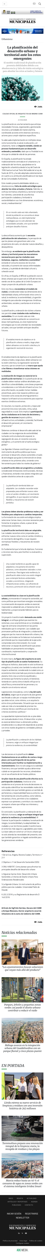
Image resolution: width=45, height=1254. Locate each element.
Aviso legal (23, 1240)
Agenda (34, 1201)
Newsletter (22, 1217)
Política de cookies (35, 1240)
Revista (20, 1198)
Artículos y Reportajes (17, 1201)
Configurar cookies (22, 1243)
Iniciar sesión (14, 1213)
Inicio (11, 1198)
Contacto (29, 1205)
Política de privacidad (10, 1240)
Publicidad (16, 1205)
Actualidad (31, 1198)
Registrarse (31, 1213)
